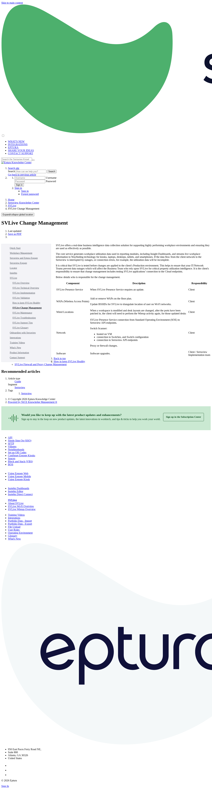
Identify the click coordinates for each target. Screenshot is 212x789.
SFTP (11, 443)
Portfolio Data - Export (20, 523)
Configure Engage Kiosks (21, 455)
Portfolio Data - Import (20, 520)
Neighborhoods (16, 449)
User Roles (14, 529)
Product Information (19, 352)
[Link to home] (16, 162)
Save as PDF (15, 234)
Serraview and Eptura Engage (24, 258)
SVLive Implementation (23, 293)
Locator (13, 268)
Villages (12, 446)
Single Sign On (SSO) (19, 440)
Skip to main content (12, 2)
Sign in (19, 185)
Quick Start (15, 248)
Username (51, 177)
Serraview (20, 387)
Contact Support (17, 357)
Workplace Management (21, 253)
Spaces (11, 458)
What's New (15, 347)
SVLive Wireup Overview (22, 509)
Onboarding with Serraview (23, 332)
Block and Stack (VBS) (20, 461)
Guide (18, 381)
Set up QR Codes (17, 452)
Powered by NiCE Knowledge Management (32, 402)
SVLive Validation (21, 298)
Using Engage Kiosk (19, 479)
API (10, 437)
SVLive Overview (20, 283)
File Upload (14, 526)
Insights (13, 273)
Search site (13, 168)
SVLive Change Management (27, 308)
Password (51, 181)
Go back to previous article (22, 174)
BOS (10, 464)
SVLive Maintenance (22, 313)
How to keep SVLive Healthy (26, 303)
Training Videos (17, 342)
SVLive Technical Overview (25, 288)
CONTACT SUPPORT (20, 153)
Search (12, 171)
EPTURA (13, 147)
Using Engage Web (18, 473)
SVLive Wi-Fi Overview (21, 506)
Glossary (12, 535)
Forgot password (30, 194)
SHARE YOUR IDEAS (21, 150)
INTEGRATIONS (17, 144)
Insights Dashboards (18, 488)
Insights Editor (15, 491)
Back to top (60, 358)
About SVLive (16, 503)
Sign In (5, 786)
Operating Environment (20, 532)
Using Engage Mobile (19, 476)
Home (11, 199)
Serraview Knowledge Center (23, 202)
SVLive (12, 205)
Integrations (15, 337)
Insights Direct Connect (20, 494)
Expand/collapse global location (18, 214)
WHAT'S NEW (16, 141)
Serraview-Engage (18, 263)
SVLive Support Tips (22, 323)
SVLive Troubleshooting (24, 318)
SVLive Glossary (20, 327)
